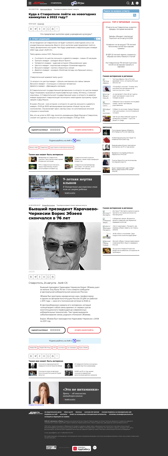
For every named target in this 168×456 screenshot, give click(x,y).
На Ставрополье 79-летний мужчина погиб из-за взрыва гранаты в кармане (121, 65)
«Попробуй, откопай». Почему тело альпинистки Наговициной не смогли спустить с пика (125, 88)
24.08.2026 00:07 (34, 205)
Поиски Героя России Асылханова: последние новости (124, 161)
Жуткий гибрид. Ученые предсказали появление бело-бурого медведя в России (126, 243)
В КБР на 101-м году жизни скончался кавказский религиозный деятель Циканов (86, 373)
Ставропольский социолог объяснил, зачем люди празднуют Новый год (87, 159)
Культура (40, 24)
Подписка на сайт (50, 414)
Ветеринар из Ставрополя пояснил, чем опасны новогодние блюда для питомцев (51, 159)
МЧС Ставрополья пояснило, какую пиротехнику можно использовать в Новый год (49, 166)
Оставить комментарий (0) (84, 130)
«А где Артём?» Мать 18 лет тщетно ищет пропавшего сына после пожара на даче (125, 96)
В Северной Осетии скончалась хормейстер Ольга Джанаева (86, 365)
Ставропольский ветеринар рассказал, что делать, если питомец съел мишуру (85, 166)
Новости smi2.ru (36, 198)
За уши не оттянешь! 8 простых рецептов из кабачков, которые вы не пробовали (126, 250)
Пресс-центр (68, 412)
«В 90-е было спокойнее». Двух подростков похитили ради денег (125, 234)
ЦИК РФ (32, 271)
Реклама (79, 412)
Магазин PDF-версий (91, 412)
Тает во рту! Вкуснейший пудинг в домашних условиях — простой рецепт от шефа (125, 118)
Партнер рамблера (64, 447)
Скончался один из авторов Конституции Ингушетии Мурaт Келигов (50, 373)
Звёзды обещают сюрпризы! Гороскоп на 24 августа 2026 (121, 37)
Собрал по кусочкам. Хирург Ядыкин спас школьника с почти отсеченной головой (126, 111)
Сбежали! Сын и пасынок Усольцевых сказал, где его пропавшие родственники (126, 103)
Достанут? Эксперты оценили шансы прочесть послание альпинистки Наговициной (126, 213)
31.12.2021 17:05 (34, 9)
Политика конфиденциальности (121, 414)
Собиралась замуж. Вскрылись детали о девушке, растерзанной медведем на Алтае (124, 220)
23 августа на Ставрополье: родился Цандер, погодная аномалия (121, 28)
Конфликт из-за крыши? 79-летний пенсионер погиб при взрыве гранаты (121, 46)
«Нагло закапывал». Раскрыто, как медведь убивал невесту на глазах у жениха (125, 228)
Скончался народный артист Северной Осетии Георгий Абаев (50, 365)
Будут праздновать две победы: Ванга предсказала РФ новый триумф (123, 169)
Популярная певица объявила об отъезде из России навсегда (123, 131)
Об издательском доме (52, 412)
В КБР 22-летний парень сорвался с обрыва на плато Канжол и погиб (121, 56)
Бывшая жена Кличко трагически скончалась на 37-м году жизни (124, 146)
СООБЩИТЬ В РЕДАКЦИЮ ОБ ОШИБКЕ (56, 417)
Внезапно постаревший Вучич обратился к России (123, 153)
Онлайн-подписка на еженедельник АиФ (116, 412)
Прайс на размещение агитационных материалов (88, 414)
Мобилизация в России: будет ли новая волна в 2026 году (124, 138)
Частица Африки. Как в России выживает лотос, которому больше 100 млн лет (125, 81)
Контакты (63, 414)
